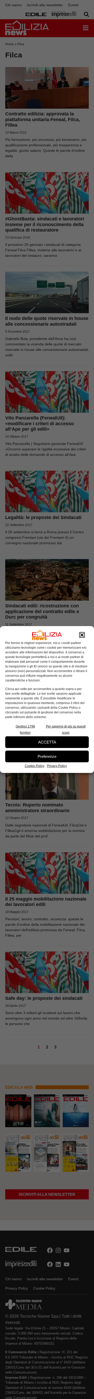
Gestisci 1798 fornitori (25, 729)
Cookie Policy (34, 766)
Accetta (47, 742)
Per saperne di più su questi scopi (66, 729)
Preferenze (47, 756)
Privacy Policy (57, 766)
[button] (82, 635)
